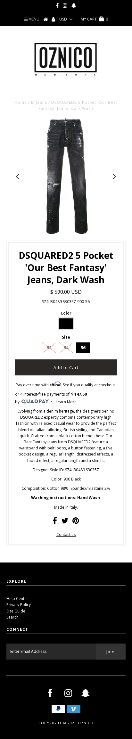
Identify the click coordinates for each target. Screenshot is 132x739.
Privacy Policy (18, 604)
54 (66, 347)
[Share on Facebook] (55, 522)
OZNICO (86, 722)
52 (49, 347)
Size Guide (15, 611)
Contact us (66, 534)
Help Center (17, 598)
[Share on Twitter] (64, 522)
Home (20, 102)
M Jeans (39, 102)
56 (83, 347)
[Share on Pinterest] (75, 522)
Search (12, 617)
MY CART (94, 19)
